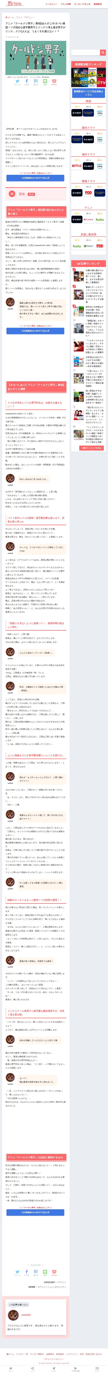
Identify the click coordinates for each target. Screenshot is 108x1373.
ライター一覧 (22, 1354)
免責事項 (50, 1354)
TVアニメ (61, 1282)
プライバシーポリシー (53, 1359)
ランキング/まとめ (82, 4)
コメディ (62, 1287)
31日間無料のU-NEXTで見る (34, 178)
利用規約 (60, 1354)
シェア (32, 1371)
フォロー (54, 1371)
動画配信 (98, 4)
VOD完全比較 (76, 1371)
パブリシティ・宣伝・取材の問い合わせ (84, 1354)
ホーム (11, 1354)
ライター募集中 (37, 1354)
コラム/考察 (65, 4)
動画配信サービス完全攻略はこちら (88, 93)
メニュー (97, 1371)
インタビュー (51, 4)
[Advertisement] (35, 108)
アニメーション (46, 1287)
